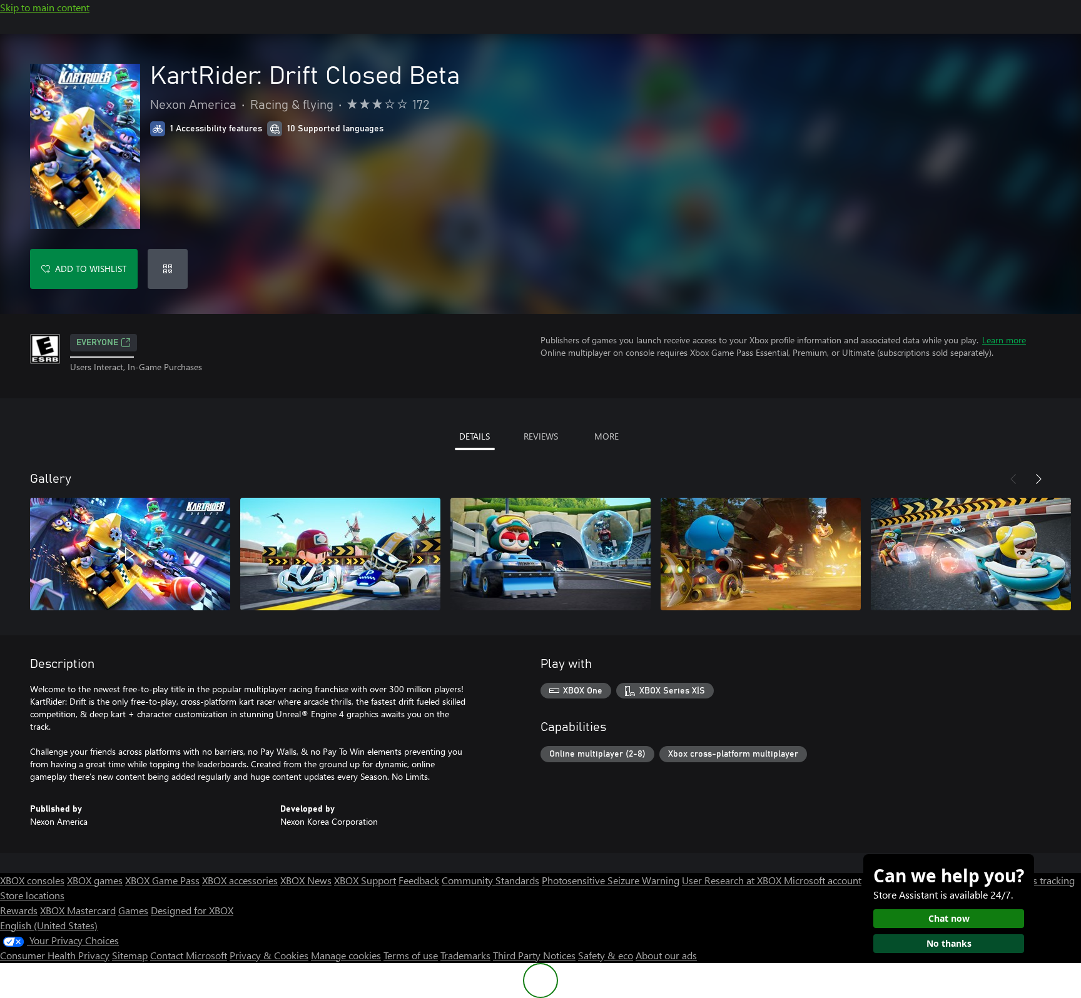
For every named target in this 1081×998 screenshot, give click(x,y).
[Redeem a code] (168, 269)
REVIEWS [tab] (541, 436)
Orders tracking (1041, 880)
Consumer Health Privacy (54, 955)
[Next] (1038, 479)
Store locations (32, 895)
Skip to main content (44, 7)
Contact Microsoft (188, 955)
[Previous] (1013, 479)
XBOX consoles (32, 880)
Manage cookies (346, 955)
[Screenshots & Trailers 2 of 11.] (340, 554)
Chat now (949, 918)
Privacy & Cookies (269, 955)
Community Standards (490, 880)
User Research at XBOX (733, 880)
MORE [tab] (606, 436)
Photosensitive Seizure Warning (610, 880)
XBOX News (306, 880)
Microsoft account (822, 880)
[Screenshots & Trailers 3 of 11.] (550, 554)
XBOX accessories (240, 880)
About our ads (666, 955)
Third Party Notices (534, 955)
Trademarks (465, 955)
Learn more (1004, 340)
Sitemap (130, 955)
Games (133, 910)
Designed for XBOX (192, 910)
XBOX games (95, 880)
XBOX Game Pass (162, 880)
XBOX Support (365, 880)
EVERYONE (97, 342)
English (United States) (49, 925)
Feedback (418, 880)
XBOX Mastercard (78, 910)
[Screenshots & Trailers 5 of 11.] (971, 554)
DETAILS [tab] (474, 436)
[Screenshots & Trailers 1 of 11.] (130, 554)
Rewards (19, 910)
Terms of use (410, 955)
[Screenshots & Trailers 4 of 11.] (761, 554)
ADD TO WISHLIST (90, 269)
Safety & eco (605, 955)
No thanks (949, 943)
